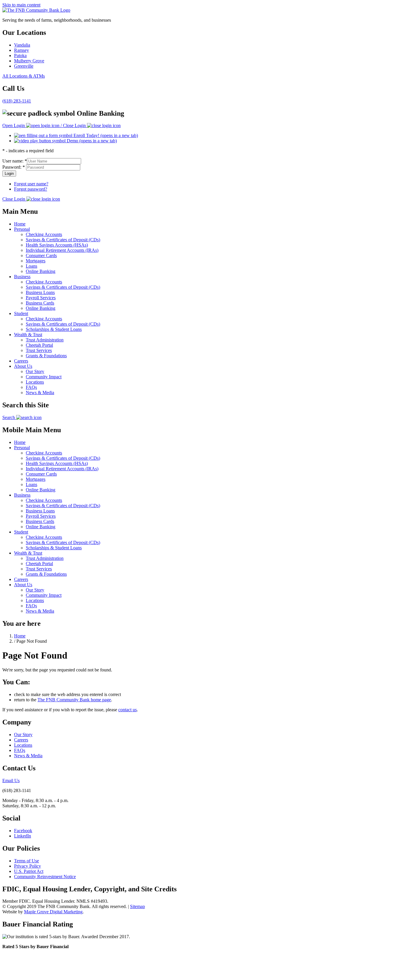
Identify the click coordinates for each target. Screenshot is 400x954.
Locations (35, 381)
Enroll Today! (105, 135)
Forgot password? (30, 189)
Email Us (11, 780)
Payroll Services (41, 297)
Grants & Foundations (46, 355)
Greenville (23, 66)
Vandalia (22, 44)
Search (9, 417)
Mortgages (35, 260)
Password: (13, 167)
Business (22, 276)
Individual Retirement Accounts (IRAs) (62, 250)
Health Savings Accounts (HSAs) (57, 244)
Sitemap (137, 906)
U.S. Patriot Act (28, 871)
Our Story (35, 371)
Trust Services (39, 350)
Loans (31, 266)
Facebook (23, 830)
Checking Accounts (44, 234)
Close (13, 198)
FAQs (31, 387)
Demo (91, 140)
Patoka (20, 55)
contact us (127, 709)
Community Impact (43, 376)
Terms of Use (26, 860)
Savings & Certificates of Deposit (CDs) (63, 239)
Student (21, 313)
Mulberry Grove (29, 60)
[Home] (36, 10)
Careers (21, 360)
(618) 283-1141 (16, 100)
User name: (14, 160)
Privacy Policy (27, 866)
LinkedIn (22, 835)
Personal (22, 229)
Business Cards (40, 302)
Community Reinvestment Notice (45, 876)
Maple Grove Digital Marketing (53, 911)
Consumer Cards (41, 255)
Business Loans (40, 292)
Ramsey (21, 50)
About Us (23, 366)
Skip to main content (21, 4)
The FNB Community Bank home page (74, 699)
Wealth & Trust (28, 334)
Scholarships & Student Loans (54, 329)
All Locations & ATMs (23, 75)
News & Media (40, 392)
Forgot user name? (31, 183)
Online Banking (40, 271)
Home (19, 223)
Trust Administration (45, 339)
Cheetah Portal (39, 345)
